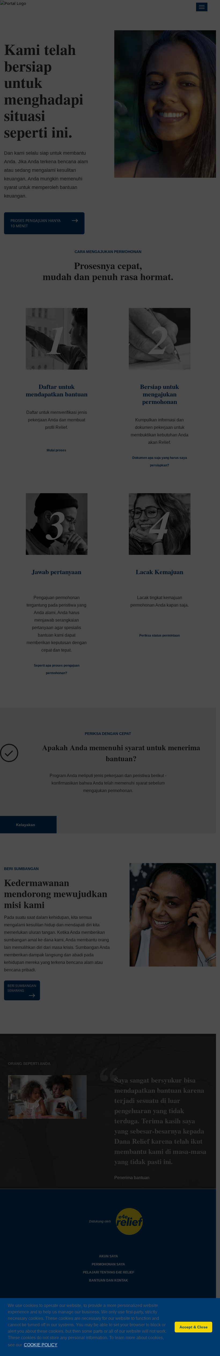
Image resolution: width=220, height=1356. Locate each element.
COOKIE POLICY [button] (40, 1345)
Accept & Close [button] (193, 1327)
